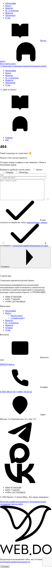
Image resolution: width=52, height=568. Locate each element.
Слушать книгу (18, 318)
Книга (8, 6)
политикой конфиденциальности (15, 562)
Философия (10, 3)
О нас (8, 18)
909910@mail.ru (7, 364)
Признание (10, 15)
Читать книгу (17, 315)
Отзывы (9, 327)
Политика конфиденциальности (14, 501)
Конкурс (9, 8)
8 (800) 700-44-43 (24, 392)
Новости (9, 13)
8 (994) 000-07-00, (8, 392)
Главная (9, 137)
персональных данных (37, 222)
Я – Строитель (12, 10)
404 (7, 140)
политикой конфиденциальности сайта (30, 245)
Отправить (5, 267)
